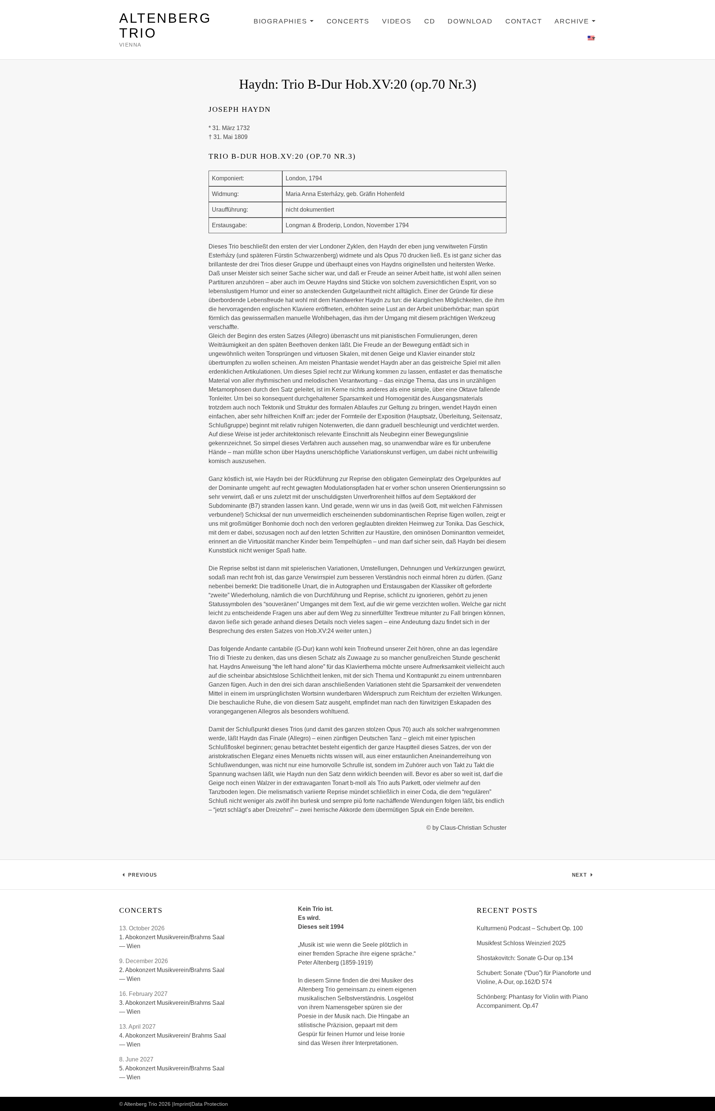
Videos (396, 21)
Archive (575, 23)
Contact (523, 21)
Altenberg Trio (165, 25)
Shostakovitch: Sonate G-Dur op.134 (525, 958)
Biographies (284, 23)
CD (429, 21)
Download (470, 21)
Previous (142, 876)
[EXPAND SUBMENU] (592, 38)
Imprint (182, 1104)
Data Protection (209, 1104)
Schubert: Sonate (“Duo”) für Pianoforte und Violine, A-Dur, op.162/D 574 (534, 977)
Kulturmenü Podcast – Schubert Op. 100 (530, 928)
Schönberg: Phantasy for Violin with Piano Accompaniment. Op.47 (532, 1001)
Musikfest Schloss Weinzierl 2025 (521, 943)
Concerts (348, 21)
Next (584, 876)
